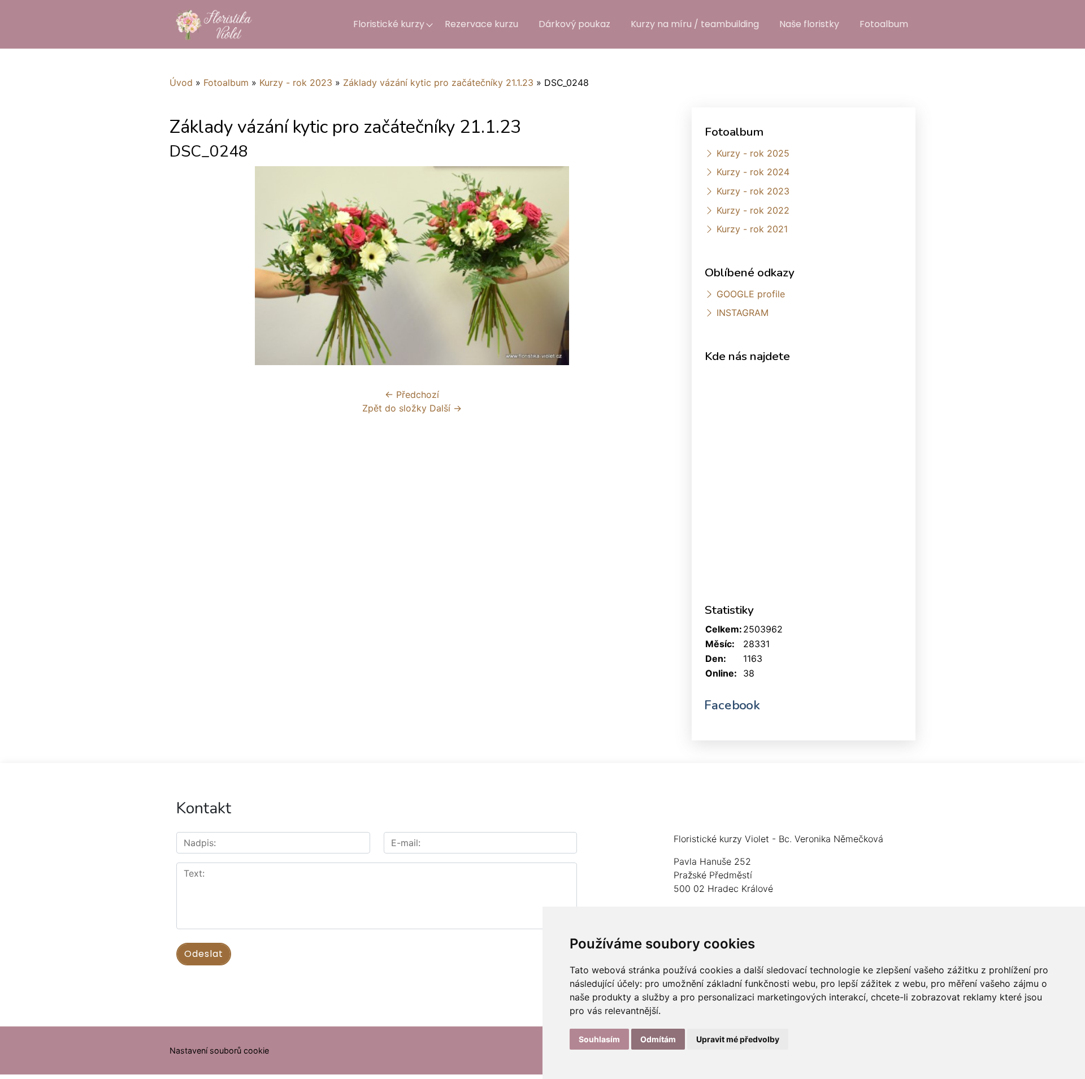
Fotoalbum (884, 24)
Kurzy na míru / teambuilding (695, 24)
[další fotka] (636, 265)
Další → (445, 408)
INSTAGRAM (743, 312)
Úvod (181, 82)
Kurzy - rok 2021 (752, 229)
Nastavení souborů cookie (219, 1050)
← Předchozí (412, 394)
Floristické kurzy (388, 24)
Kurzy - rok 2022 (753, 210)
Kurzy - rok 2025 (753, 153)
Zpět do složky (394, 408)
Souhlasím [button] (599, 1039)
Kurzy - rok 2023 (295, 82)
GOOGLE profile (751, 294)
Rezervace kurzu (481, 24)
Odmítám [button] (658, 1039)
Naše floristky (809, 24)
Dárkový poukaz (574, 24)
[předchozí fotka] (188, 265)
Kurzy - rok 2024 (753, 171)
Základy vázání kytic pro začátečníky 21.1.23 (438, 82)
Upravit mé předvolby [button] (737, 1039)
